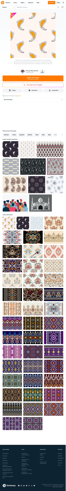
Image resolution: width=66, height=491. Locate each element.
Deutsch (59, 460)
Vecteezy (5, 456)
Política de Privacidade (57, 485)
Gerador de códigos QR (8, 477)
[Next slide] (59, 135)
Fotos (15, 2)
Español (59, 456)
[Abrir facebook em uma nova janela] (18, 485)
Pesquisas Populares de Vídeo (24, 473)
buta (49, 135)
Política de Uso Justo (56, 487)
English (59, 453)
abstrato (6, 135)
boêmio (30, 135)
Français (59, 463)
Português (59, 458)
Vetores (7, 2)
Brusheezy (5, 453)
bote (43, 135)
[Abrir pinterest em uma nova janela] (26, 485)
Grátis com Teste (33, 78)
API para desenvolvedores (7, 465)
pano (55, 135)
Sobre (40, 459)
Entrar (58, 2)
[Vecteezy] (2, 2)
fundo (14, 135)
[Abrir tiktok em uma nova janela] (29, 485)
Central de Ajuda (42, 454)
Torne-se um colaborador (42, 462)
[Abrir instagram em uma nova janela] (21, 485)
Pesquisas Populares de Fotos (26, 469)
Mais (38, 2)
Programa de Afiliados (24, 460)
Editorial (30, 2)
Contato (41, 457)
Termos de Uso (46, 485)
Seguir (42, 72)
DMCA (23, 457)
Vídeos (22, 2)
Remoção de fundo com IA (8, 473)
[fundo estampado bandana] (33, 166)
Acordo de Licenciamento (25, 454)
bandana (21, 135)
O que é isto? (18, 95)
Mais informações (8, 99)
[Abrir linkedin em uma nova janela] (24, 485)
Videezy (5, 458)
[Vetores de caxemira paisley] (15, 184)
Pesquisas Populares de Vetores (24, 464)
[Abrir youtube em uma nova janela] (34, 485)
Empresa (5, 460)
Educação (5, 463)
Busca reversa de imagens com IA (7, 469)
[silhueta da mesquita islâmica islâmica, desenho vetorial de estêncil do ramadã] (40, 203)
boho (37, 135)
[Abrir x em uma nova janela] (31, 485)
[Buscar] (58, 7)
